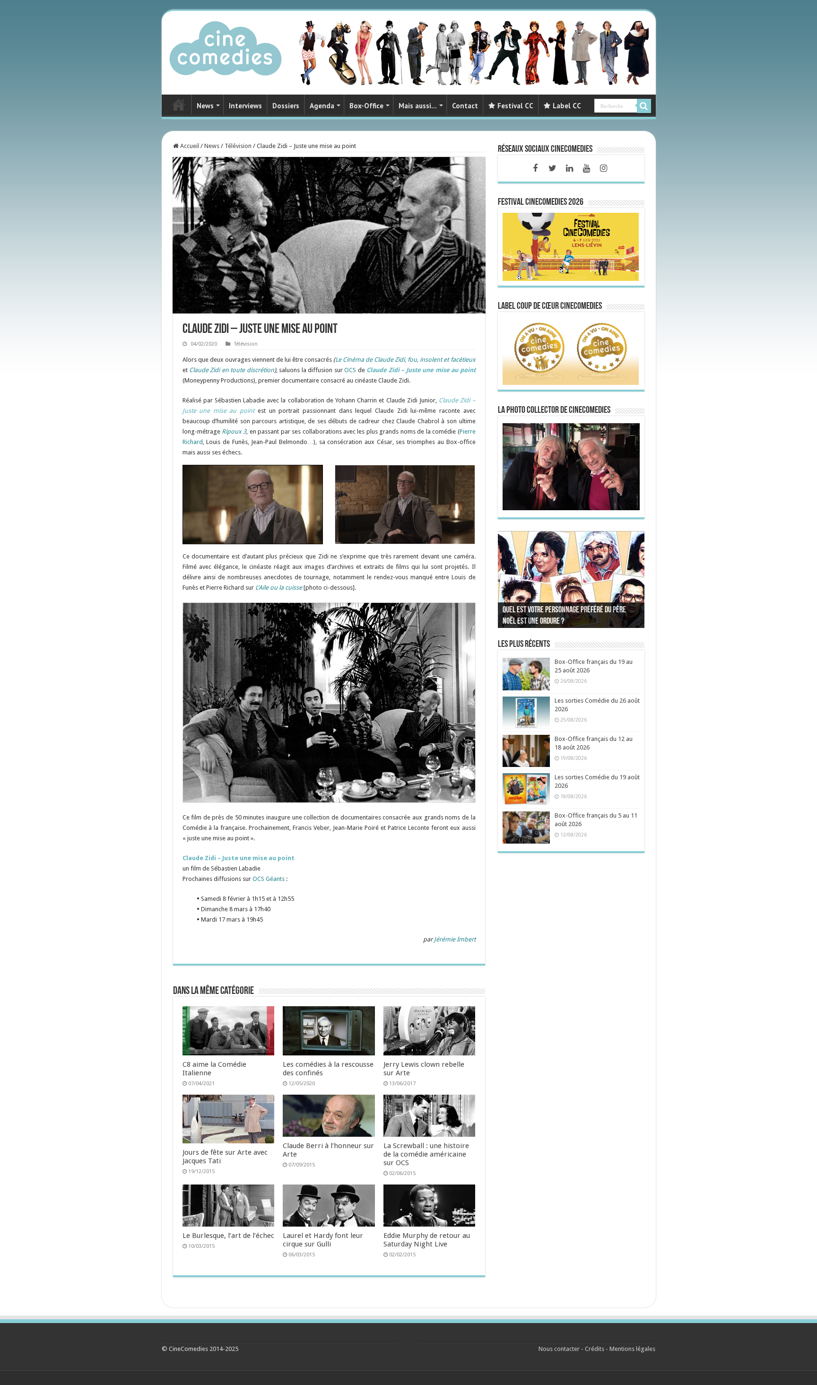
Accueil (189, 145)
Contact (465, 105)
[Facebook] (535, 168)
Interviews (245, 105)
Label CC (567, 105)
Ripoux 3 (234, 431)
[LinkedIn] (569, 168)
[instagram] (603, 168)
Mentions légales (632, 1348)
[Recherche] (644, 106)
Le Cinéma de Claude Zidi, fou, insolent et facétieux (405, 359)
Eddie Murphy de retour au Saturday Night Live (426, 1239)
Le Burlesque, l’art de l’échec (228, 1235)
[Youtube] (586, 168)
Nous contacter (559, 1348)
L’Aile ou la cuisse (278, 587)
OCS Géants (268, 878)
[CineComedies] (225, 46)
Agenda (322, 105)
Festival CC (515, 105)
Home (178, 104)
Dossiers (285, 105)
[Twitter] (552, 168)
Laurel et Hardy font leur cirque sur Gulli (323, 1239)
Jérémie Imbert (455, 939)
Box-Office (366, 105)
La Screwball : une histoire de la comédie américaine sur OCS (426, 1154)
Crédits (594, 1348)
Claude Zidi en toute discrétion (231, 370)
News (205, 105)
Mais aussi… (418, 105)
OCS (350, 370)
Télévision (238, 145)
